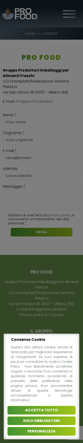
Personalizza (41, 431)
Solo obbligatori (41, 420)
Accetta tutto (41, 410)
